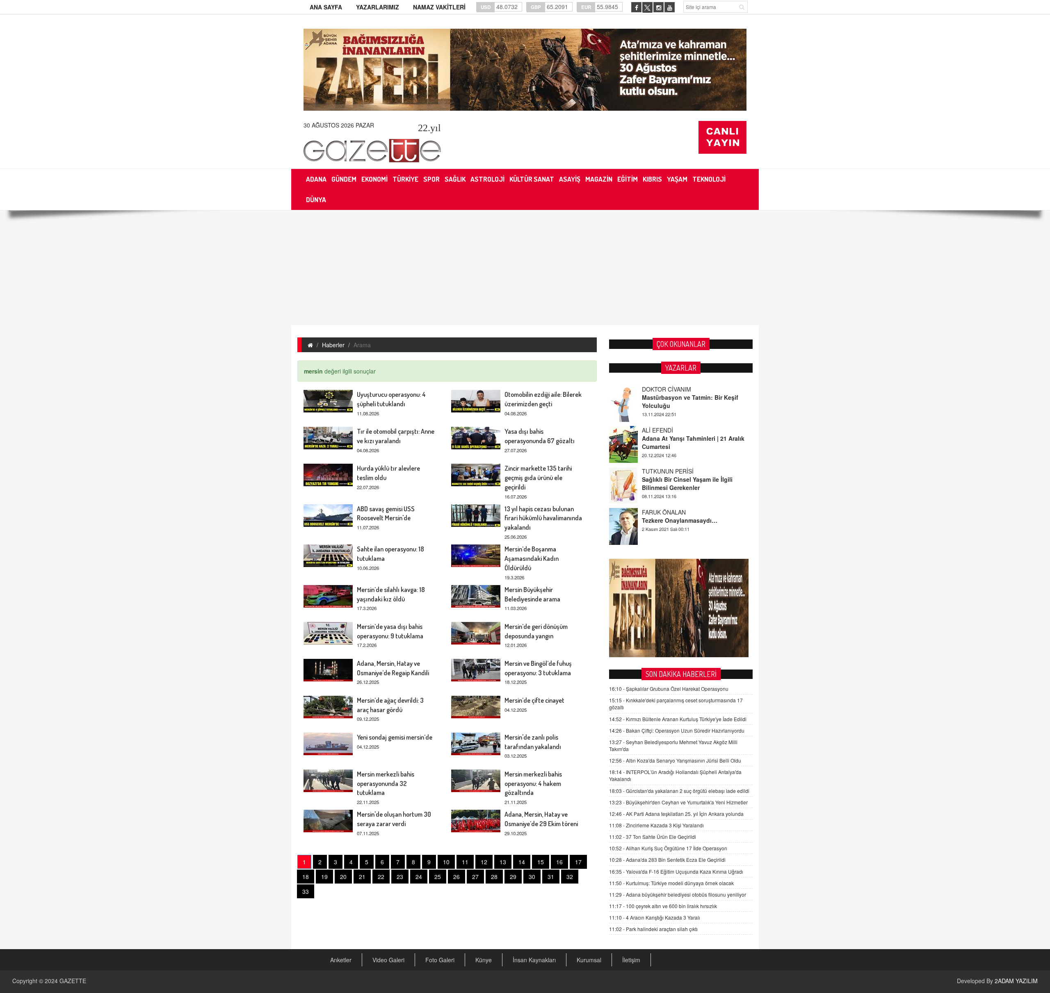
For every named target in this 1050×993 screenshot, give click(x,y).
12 (484, 862)
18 (305, 876)
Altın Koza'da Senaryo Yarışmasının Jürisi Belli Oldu (675, 760)
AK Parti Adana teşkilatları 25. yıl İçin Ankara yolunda (676, 813)
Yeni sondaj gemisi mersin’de (394, 737)
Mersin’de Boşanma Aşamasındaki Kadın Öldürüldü (531, 558)
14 (521, 862)
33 (305, 891)
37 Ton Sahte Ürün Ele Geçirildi (652, 836)
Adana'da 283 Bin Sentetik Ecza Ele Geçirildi (667, 859)
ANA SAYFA (326, 7)
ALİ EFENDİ (657, 430)
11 (465, 862)
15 (540, 862)
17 (578, 862)
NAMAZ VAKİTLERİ (439, 7)
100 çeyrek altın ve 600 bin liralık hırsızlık (663, 905)
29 (513, 876)
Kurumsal (589, 960)
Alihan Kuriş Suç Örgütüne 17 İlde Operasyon (668, 848)
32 (569, 876)
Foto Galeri (439, 960)
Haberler (333, 345)
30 (532, 876)
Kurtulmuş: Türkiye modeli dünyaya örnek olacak (671, 882)
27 (475, 876)
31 (551, 876)
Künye (483, 960)
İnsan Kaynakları (534, 960)
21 (362, 876)
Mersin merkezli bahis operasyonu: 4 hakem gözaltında (533, 783)
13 (503, 862)
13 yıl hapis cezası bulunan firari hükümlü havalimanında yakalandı (543, 518)
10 (446, 862)
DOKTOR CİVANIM (666, 389)
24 (418, 876)
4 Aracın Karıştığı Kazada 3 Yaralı (654, 917)
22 (381, 876)
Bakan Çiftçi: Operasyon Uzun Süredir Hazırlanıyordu (676, 730)
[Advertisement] (525, 267)
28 (494, 876)
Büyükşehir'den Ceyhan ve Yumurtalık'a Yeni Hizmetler (678, 802)
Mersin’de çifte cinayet (534, 700)
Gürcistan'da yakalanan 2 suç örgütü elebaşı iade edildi (679, 790)
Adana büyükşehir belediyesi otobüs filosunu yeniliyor (677, 894)
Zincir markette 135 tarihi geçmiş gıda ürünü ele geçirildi (538, 477)
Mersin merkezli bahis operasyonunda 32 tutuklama (385, 783)
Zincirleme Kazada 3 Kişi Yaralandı (656, 825)
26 (456, 876)
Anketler (341, 960)
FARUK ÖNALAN (664, 512)
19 (324, 876)
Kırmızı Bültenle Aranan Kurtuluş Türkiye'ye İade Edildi (677, 718)
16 (559, 862)
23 (400, 876)
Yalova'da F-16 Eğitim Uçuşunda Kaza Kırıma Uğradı (676, 871)
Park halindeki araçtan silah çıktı (653, 928)
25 (437, 876)
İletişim (631, 960)
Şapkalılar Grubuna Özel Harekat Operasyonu (668, 688)
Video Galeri (388, 960)
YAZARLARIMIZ (377, 7)
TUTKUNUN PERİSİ (668, 471)
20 (343, 876)
